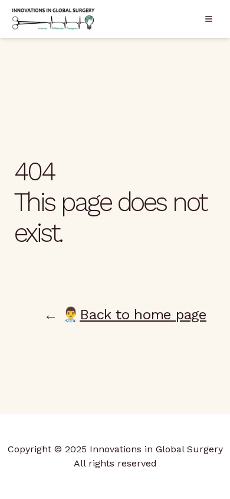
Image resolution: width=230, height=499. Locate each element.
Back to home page (143, 314)
